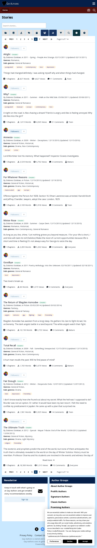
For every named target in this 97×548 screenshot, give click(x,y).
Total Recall (9, 345)
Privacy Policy (26, 535)
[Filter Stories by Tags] (29, 33)
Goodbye (8, 262)
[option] (22, 25)
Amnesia (8, 137)
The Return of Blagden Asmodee (21, 302)
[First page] (5, 39)
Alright (7, 54)
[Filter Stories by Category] (5, 33)
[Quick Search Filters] (68, 33)
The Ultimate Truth (14, 427)
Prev (11, 39)
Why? (6, 94)
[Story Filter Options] (61, 33)
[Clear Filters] (76, 33)
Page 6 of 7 (62, 39)
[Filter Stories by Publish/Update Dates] (36, 33)
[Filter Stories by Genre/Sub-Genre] (13, 33)
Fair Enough (10, 381)
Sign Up (24, 499)
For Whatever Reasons (15, 177)
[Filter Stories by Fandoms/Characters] (21, 33)
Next (45, 39)
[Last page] (51, 39)
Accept (85, 541)
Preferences (54, 541)
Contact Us (40, 535)
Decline (69, 541)
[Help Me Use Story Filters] (84, 33)
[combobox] (24, 25)
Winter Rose (10, 220)
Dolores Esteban (13, 57)
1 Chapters (10, 78)
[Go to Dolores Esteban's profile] (6, 47)
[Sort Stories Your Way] (53, 33)
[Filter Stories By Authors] (45, 33)
